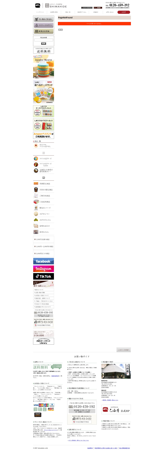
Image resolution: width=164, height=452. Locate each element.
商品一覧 (67, 12)
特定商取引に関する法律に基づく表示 (106, 448)
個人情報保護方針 (124, 448)
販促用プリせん (82, 12)
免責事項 (90, 448)
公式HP (124, 12)
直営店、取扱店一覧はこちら (110, 400)
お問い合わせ (110, 12)
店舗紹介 (95, 12)
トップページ (40, 12)
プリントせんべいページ (50, 430)
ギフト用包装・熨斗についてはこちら (79, 440)
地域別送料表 (55, 376)
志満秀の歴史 (54, 12)
